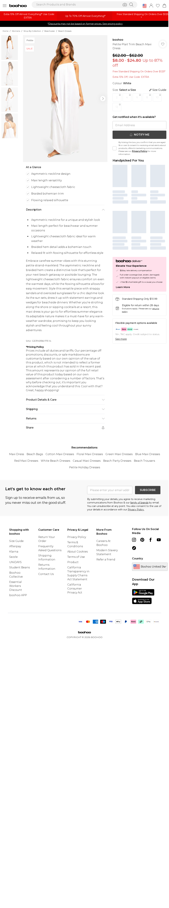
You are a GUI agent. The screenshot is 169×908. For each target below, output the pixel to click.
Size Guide (16, 541)
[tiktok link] (134, 548)
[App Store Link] (143, 596)
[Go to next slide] (102, 98)
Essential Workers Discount (15, 585)
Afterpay (15, 546)
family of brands (139, 502)
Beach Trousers (144, 460)
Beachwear (49, 31)
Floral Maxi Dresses (90, 454)
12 (117, 106)
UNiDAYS (15, 562)
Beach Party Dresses (117, 460)
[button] (144, 6)
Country (137, 558)
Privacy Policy (139, 151)
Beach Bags (35, 454)
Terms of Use (76, 556)
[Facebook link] (150, 540)
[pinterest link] (142, 540)
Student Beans (19, 567)
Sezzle (13, 556)
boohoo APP (18, 595)
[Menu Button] (5, 6)
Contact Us (46, 574)
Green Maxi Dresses (119, 454)
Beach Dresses (64, 31)
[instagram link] (134, 540)
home (5, 31)
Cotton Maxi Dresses (60, 454)
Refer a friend (105, 559)
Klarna (13, 551)
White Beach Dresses (55, 460)
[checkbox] (115, 148)
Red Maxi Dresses (26, 460)
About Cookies (77, 551)
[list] (65, 98)
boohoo (118, 39)
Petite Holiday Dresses (84, 467)
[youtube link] (159, 540)
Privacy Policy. (136, 509)
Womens (16, 31)
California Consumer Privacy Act (74, 588)
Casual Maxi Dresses (87, 460)
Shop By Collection (32, 31)
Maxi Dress (16, 454)
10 (157, 97)
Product (73, 562)
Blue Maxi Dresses (147, 454)
